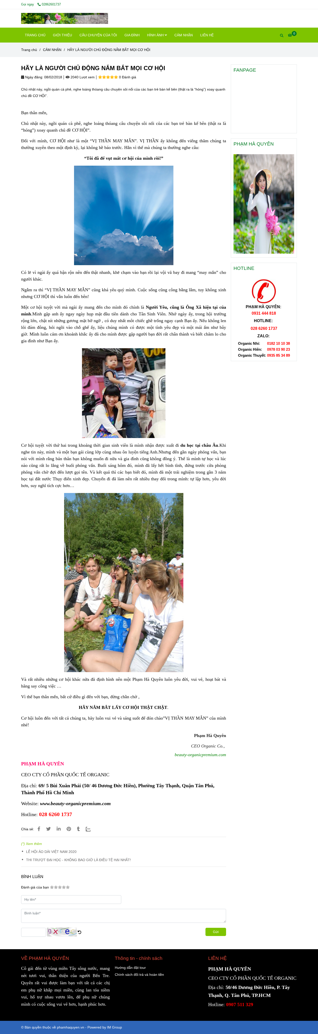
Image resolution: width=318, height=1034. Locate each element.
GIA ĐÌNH (132, 35)
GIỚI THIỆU (62, 35)
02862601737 (51, 4)
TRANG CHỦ (35, 35)
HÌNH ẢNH (156, 35)
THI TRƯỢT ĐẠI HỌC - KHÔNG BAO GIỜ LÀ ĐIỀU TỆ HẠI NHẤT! (78, 860)
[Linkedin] (58, 829)
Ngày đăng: (33, 77)
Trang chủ (29, 50)
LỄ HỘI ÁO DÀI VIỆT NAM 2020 (51, 852)
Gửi (216, 932)
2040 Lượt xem (82, 77)
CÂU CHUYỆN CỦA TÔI (98, 35)
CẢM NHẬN (183, 35)
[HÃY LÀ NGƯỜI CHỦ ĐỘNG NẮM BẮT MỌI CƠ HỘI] (64, 18)
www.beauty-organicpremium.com (75, 803)
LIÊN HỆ (207, 35)
